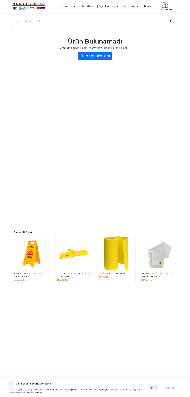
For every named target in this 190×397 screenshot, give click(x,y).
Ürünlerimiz (65, 6)
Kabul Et (169, 387)
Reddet (92, 389)
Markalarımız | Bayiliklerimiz (98, 6)
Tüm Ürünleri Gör (95, 56)
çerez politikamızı (17, 392)
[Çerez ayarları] (151, 387)
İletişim (147, 6)
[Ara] (172, 21)
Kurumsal (129, 6)
